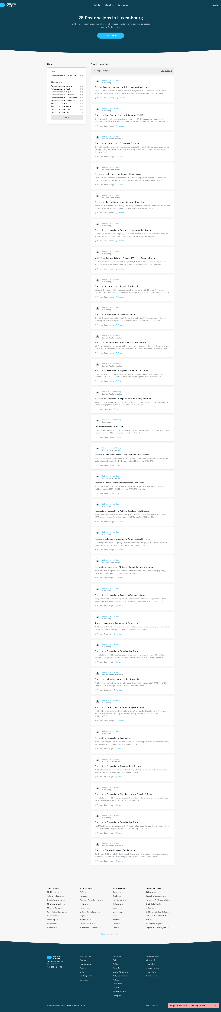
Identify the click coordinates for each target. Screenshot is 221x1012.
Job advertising (151, 960)
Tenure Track (85, 920)
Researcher (85, 908)
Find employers (109, 5)
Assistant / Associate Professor (92, 900)
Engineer (84, 916)
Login (82, 972)
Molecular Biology (54, 908)
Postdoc (122, 98)
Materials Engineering (56, 904)
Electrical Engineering (56, 900)
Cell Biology (52, 920)
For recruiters (214, 5)
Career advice (123, 5)
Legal (147, 1005)
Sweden (117, 896)
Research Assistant (119, 992)
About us (83, 968)
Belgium (117, 892)
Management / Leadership (90, 927)
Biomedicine (52, 924)
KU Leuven (151, 892)
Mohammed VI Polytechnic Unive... (159, 900)
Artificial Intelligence (55, 896)
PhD (83, 892)
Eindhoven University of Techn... (158, 916)
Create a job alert (112, 35)
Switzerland (118, 904)
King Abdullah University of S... (157, 927)
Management (117, 995)
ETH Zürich (151, 908)
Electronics (52, 927)
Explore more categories (109, 934)
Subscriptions (150, 964)
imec (148, 920)
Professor (84, 904)
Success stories (151, 972)
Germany (117, 908)
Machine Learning (54, 892)
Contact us (84, 980)
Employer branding (152, 968)
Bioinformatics (53, 916)
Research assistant (87, 924)
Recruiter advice (151, 976)
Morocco (117, 916)
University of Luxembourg (111, 80)
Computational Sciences (57, 912)
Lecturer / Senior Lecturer (90, 912)
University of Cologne (154, 924)
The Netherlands (120, 900)
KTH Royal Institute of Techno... (158, 912)
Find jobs (96, 5)
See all (66, 117)
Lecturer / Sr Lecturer (120, 972)
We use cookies (154, 1005)
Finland (116, 924)
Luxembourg (106, 82)
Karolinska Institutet (154, 904)
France (116, 927)
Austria (116, 920)
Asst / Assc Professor (120, 976)
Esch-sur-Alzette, (108, 138)
